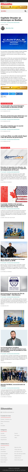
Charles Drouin (18, 457)
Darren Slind (3, 461)
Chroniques (3, 435)
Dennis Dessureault (19, 459)
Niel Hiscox (3, 449)
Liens (2, 423)
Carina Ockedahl (4, 453)
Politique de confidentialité (14, 468)
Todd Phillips (3, 455)
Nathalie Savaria (18, 455)
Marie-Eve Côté (9, 28)
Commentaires (4, 437)
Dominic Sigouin (4, 459)
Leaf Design (23, 470)
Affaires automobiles (7, 182)
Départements (4, 439)
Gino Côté (3, 447)
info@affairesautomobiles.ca (8, 412)
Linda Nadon (3, 451)
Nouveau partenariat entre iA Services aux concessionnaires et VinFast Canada (14, 116)
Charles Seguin (4, 457)
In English (5, 1)
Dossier (16, 433)
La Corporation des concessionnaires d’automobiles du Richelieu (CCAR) (12, 106)
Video (16, 437)
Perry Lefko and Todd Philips (8, 217)
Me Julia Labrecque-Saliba (20, 453)
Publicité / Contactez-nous (6, 419)
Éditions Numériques (5, 421)
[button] (4, 11)
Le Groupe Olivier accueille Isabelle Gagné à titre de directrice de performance (14, 136)
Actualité (4, 22)
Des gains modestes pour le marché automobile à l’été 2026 (12, 126)
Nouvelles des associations (13, 22)
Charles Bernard (18, 449)
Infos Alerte (17, 435)
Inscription (3, 425)
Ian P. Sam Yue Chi (18, 451)
